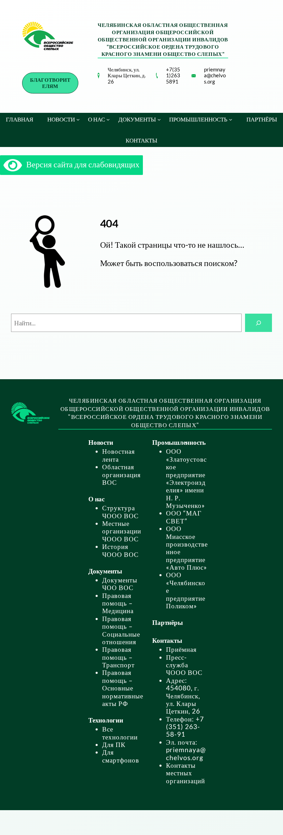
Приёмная (181, 649)
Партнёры (167, 622)
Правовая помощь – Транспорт (118, 657)
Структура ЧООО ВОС (120, 511)
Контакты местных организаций (185, 773)
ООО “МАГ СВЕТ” (184, 516)
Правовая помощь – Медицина (118, 603)
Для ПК (114, 744)
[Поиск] (258, 323)
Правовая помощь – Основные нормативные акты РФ (122, 688)
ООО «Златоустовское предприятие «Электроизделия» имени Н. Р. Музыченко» (186, 478)
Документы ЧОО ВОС (119, 583)
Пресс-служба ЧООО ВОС (184, 665)
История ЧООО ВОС (120, 550)
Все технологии (120, 732)
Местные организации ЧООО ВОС (121, 531)
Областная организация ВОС (121, 474)
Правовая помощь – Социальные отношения (121, 630)
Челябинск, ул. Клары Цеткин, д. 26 (127, 75)
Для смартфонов (120, 756)
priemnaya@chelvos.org (215, 75)
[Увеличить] (90, 81)
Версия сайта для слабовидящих (80, 164)
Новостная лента (118, 455)
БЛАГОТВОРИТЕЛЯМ (50, 83)
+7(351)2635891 (173, 75)
